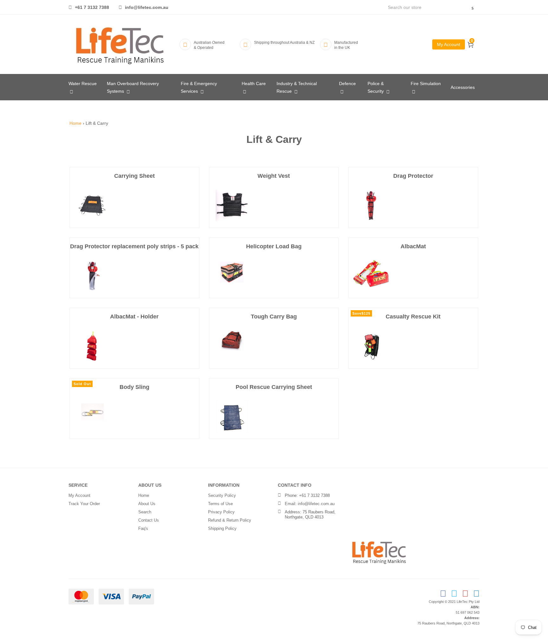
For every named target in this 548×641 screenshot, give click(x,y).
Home (75, 123)
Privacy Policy (221, 512)
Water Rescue (82, 83)
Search (144, 512)
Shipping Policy (222, 528)
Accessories (463, 87)
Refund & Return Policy (229, 520)
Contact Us (148, 520)
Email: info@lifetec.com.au (310, 503)
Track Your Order (84, 503)
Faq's (143, 528)
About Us (146, 503)
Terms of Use (220, 503)
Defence (347, 83)
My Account (448, 44)
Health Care (254, 83)
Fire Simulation (426, 83)
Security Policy (222, 495)
